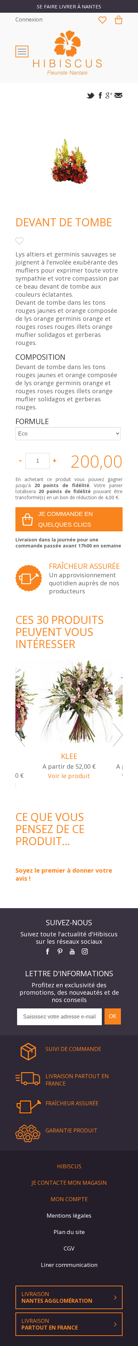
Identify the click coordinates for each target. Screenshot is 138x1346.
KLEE (69, 756)
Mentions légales (69, 1215)
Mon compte (69, 1199)
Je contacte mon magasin (69, 1182)
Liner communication (69, 1265)
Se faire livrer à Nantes (69, 6)
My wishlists (102, 19)
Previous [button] (20, 735)
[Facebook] (99, 96)
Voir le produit (69, 775)
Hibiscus (69, 1166)
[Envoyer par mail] (118, 96)
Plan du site (69, 1232)
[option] (69, 735)
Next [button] (118, 735)
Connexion (29, 19)
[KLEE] (69, 701)
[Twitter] (90, 96)
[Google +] (109, 96)
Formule (33, 421)
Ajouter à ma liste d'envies (19, 241)
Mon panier (119, 19)
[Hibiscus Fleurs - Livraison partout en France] (69, 52)
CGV (69, 1248)
